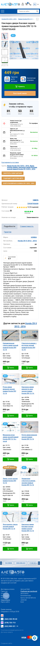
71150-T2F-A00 (34, 563)
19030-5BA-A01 (20, 563)
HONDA (34, 237)
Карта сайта (5, 602)
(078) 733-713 (9, 623)
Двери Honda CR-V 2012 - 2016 (18, 166)
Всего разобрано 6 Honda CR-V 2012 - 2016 (18, 183)
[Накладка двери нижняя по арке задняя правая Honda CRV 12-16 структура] (29, 379)
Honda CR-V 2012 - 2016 (27, 241)
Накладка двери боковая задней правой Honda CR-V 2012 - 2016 (22, 168)
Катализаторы (26, 595)
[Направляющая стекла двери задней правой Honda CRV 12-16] (11, 335)
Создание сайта (6, 643)
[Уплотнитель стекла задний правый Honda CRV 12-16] (11, 516)
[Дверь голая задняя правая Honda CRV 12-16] (11, 471)
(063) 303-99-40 (10, 619)
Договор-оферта (7, 632)
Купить (21, 86)
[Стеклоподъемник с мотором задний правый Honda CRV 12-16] (29, 335)
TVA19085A (8, 563)
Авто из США (25, 589)
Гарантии (4, 591)
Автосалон (24, 593)
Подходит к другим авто (13, 178)
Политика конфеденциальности (12, 630)
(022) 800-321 (11, 626)
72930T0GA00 (32, 204)
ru (35, 4)
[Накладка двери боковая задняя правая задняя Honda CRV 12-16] (29, 516)
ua (38, 4)
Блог (22, 602)
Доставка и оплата (7, 589)
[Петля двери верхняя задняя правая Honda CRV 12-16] (29, 427)
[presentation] (11, 50)
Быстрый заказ (20, 93)
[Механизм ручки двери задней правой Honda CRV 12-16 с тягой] (11, 427)
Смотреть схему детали (12, 173)
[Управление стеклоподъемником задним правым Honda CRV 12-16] (29, 471)
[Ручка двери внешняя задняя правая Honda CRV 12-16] (11, 379)
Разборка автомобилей (29, 591)
